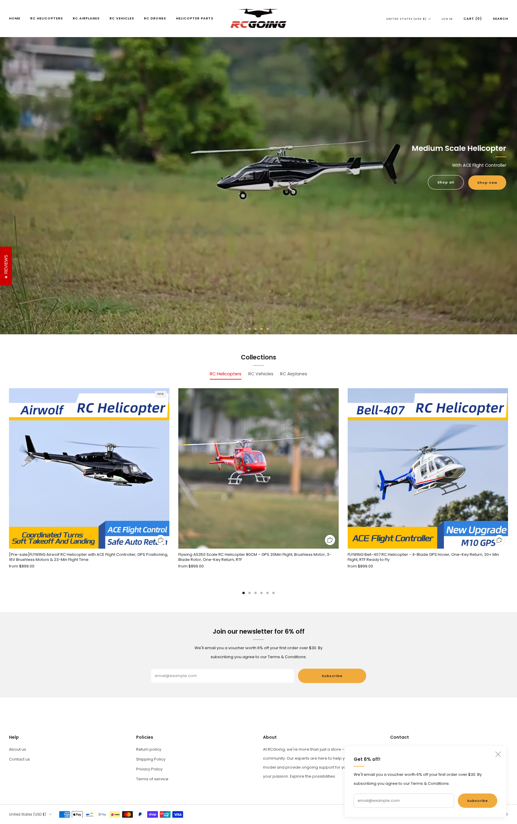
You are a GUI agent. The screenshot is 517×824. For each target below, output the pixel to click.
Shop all (445, 182)
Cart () (472, 18)
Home (14, 18)
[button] (249, 329)
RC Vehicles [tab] (260, 374)
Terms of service (152, 779)
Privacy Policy (149, 769)
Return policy (148, 749)
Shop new (487, 182)
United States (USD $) (406, 19)
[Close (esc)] (498, 754)
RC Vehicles (122, 18)
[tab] (243, 593)
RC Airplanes (86, 18)
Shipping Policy (150, 759)
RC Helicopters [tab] (225, 374)
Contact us (19, 759)
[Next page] (508, 469)
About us (17, 749)
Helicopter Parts (194, 18)
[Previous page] (9, 469)
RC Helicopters (46, 18)
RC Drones (155, 18)
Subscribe (477, 800)
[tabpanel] (258, 491)
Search (500, 18)
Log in (447, 19)
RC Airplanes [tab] (293, 374)
